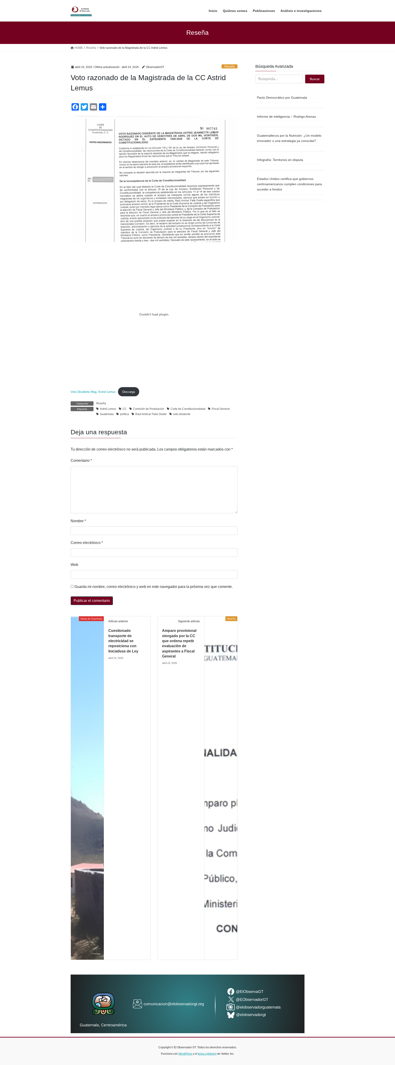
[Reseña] (220, 788)
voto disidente (181, 414)
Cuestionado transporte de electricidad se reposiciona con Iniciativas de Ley (123, 641)
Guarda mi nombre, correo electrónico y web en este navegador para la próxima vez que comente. (154, 587)
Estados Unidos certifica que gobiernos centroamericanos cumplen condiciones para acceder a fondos (289, 184)
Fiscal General (221, 408)
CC (125, 408)
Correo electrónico (87, 543)
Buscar (315, 79)
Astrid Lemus (108, 408)
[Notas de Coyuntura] (87, 788)
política (124, 414)
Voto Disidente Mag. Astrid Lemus (93, 392)
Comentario (81, 460)
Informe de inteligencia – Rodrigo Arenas (286, 116)
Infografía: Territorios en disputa (280, 160)
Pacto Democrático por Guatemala (282, 97)
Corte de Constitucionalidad (188, 408)
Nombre (78, 521)
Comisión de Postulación (148, 408)
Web (74, 565)
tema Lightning (207, 1053)
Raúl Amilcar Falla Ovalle (151, 414)
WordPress (185, 1053)
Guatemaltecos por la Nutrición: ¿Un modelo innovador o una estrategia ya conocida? (289, 138)
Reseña (229, 66)
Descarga (128, 392)
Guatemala (107, 414)
